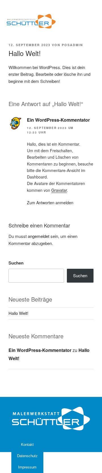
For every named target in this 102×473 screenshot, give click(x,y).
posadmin (72, 45)
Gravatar (59, 190)
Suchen (16, 263)
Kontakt (27, 444)
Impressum (27, 467)
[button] (89, 21)
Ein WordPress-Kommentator (58, 120)
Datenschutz (27, 456)
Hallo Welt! (18, 313)
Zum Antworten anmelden (50, 202)
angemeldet (38, 236)
